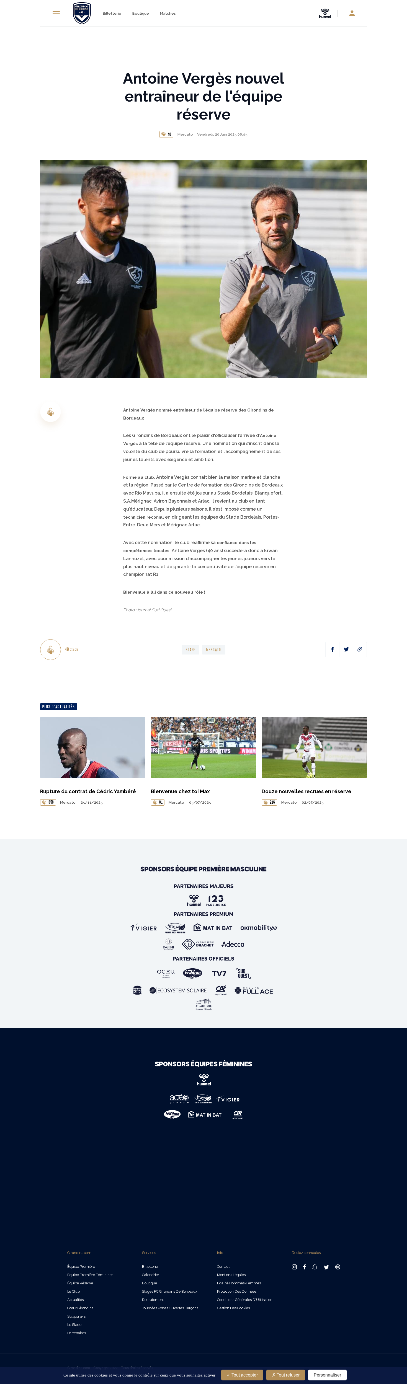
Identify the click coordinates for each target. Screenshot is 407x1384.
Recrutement (153, 1300)
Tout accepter (244, 1375)
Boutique (140, 13)
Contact (223, 1266)
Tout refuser (287, 1375)
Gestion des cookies (233, 1308)
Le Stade (74, 1325)
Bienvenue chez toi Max (180, 791)
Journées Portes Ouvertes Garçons (170, 1308)
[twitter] (346, 649)
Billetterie (112, 13)
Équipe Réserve (80, 1283)
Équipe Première (81, 1266)
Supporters (76, 1316)
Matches (168, 13)
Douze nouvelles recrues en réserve (306, 791)
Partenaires (76, 1333)
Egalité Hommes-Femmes (239, 1283)
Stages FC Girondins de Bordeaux (169, 1291)
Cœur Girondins (80, 1308)
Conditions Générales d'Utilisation (244, 1300)
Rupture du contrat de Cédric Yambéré (88, 791)
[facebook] (332, 649)
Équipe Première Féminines (90, 1275)
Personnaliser (327, 1375)
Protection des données (236, 1291)
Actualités (75, 1300)
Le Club (73, 1291)
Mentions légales (231, 1275)
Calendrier (150, 1275)
